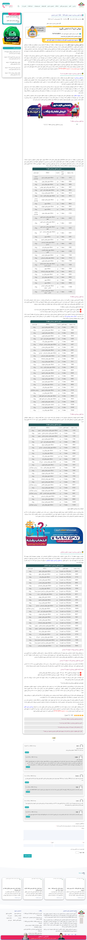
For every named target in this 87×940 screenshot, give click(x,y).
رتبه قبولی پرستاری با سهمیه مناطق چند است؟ (13, 17)
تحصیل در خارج (51, 6)
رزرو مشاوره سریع (18, 913)
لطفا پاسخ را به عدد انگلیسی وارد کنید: (77, 849)
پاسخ (26, 752)
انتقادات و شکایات (17, 916)
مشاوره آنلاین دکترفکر (17, 920)
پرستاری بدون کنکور (28, 707)
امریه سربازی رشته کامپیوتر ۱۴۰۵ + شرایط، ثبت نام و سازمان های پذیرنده (12, 58)
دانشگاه (57, 6)
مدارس (74, 6)
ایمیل (52, 842)
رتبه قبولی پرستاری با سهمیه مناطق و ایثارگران (13, 21)
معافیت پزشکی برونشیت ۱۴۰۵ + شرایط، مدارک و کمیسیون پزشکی (12, 74)
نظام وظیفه (44, 6)
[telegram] (72, 934)
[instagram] (65, 934)
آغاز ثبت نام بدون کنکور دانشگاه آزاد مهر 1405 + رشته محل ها (32, 914)
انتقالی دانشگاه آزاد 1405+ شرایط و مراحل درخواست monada (33, 926)
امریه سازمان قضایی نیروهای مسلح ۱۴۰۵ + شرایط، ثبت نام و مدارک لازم (12, 52)
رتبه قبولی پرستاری (79, 78)
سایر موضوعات (37, 6)
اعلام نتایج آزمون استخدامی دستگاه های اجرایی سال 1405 (33, 930)
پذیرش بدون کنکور (63, 6)
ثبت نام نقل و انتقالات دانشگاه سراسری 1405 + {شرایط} (33, 922)
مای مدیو (10, 920)
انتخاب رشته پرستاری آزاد (70, 316)
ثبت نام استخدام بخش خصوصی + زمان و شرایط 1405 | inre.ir (32, 918)
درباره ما (19, 918)
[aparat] (75, 934)
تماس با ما (24, 6)
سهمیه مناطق (77, 96)
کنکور (70, 6)
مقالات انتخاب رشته (73, 19)
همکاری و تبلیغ (9, 913)
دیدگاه (82, 828)
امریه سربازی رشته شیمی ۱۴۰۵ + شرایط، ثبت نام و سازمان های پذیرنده (12, 68)
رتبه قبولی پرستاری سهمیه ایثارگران (54, 560)
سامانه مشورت (9, 918)
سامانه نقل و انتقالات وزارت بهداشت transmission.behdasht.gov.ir (35, 934)
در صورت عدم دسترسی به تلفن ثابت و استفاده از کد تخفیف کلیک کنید (62, 40)
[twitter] (69, 934)
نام (83, 842)
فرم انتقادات (30, 6)
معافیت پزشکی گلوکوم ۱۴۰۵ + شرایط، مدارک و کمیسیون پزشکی (13, 63)
